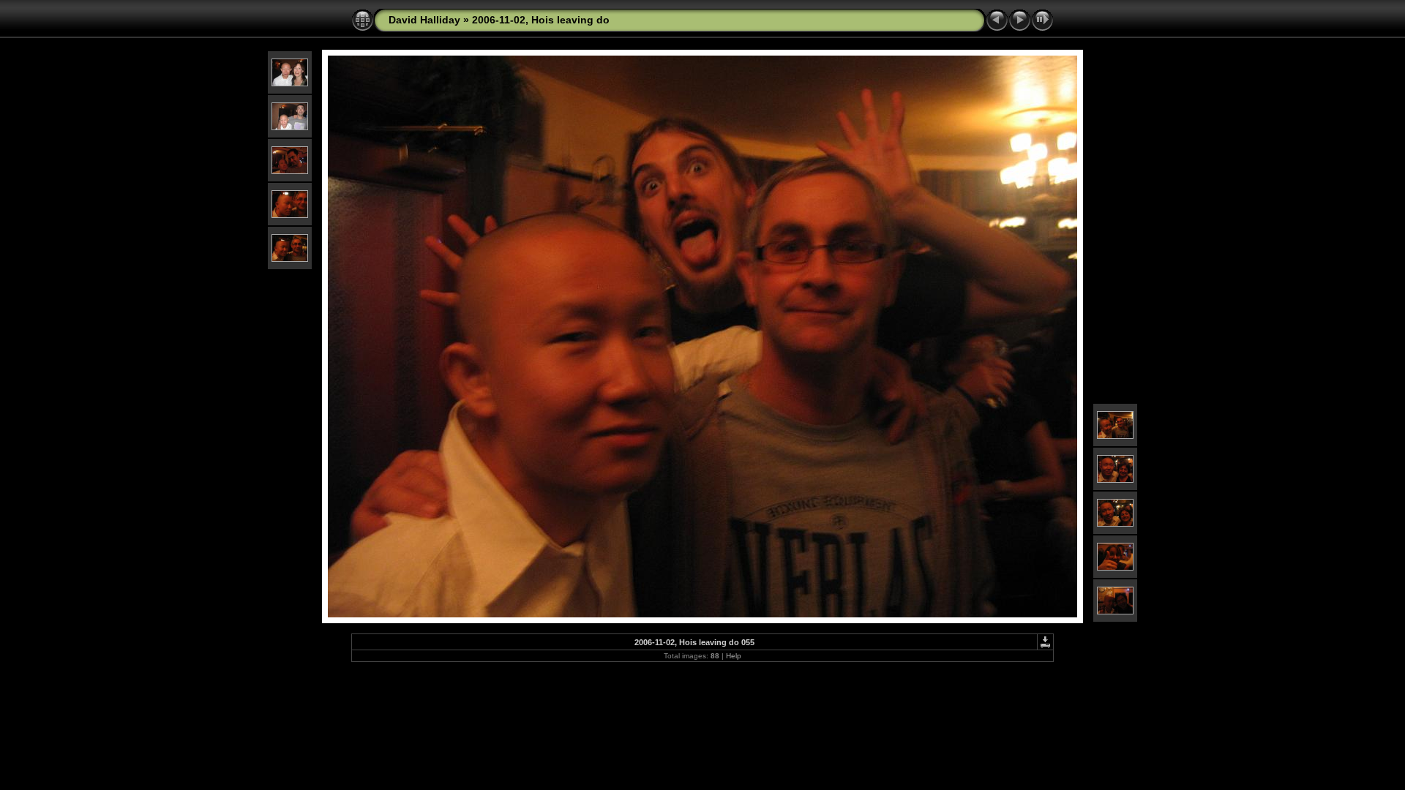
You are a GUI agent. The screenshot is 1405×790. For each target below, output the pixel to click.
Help (733, 656)
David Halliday (424, 20)
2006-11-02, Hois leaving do (541, 20)
